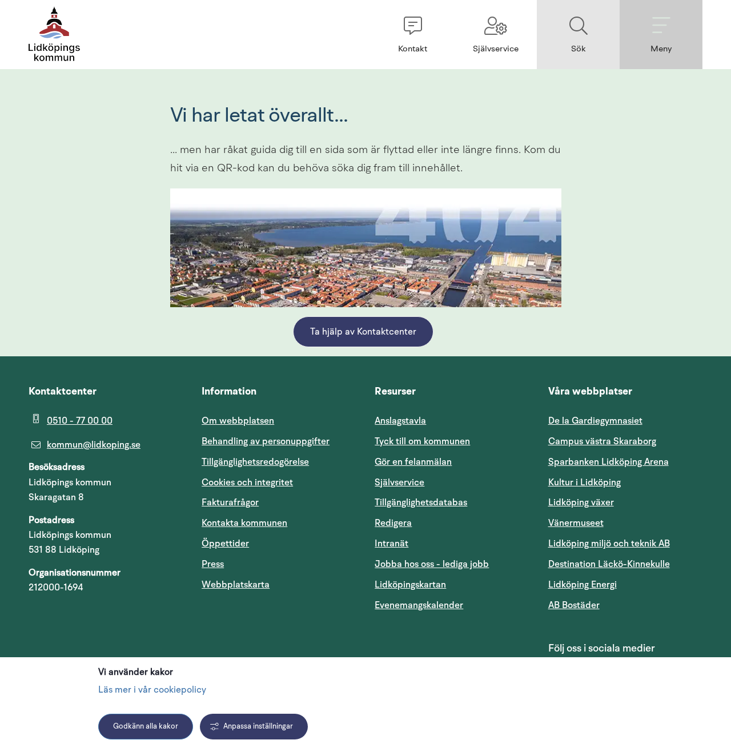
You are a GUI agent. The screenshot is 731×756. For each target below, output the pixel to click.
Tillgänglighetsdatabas (452, 502)
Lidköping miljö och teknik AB (609, 543)
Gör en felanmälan (413, 462)
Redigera (393, 523)
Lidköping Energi (625, 584)
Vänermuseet (576, 523)
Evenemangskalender (452, 605)
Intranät (446, 543)
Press (213, 564)
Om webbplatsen (238, 421)
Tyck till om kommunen (452, 441)
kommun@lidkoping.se (93, 445)
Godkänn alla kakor (145, 726)
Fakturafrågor (230, 502)
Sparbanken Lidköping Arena (608, 462)
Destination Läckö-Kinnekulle (625, 563)
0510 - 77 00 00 (80, 421)
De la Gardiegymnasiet (595, 421)
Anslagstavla (400, 421)
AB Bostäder (625, 605)
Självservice (452, 482)
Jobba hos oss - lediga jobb (432, 564)
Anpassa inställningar (258, 726)
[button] (412, 34)
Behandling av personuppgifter (266, 441)
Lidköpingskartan (452, 584)
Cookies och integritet (247, 482)
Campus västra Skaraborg (602, 441)
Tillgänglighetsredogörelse (255, 462)
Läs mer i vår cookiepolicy (152, 690)
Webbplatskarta (236, 584)
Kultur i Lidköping (584, 482)
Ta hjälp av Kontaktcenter (363, 332)
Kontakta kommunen (244, 523)
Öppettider (225, 543)
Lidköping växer (581, 502)
